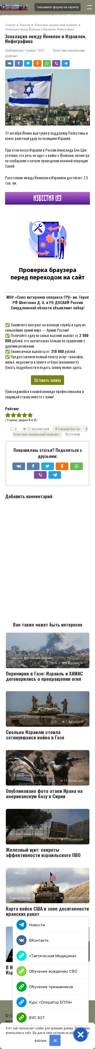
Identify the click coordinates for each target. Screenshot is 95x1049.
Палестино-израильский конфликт (36, 434)
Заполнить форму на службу (58, 7)
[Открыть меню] (89, 7)
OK (55, 1040)
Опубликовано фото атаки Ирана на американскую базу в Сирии (44, 793)
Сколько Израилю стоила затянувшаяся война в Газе (35, 734)
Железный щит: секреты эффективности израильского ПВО (43, 852)
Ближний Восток (69, 428)
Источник (72, 434)
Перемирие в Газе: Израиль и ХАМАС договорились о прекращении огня (44, 676)
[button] (80, 1034)
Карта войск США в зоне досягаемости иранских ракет (47, 911)
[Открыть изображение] (15, 7)
